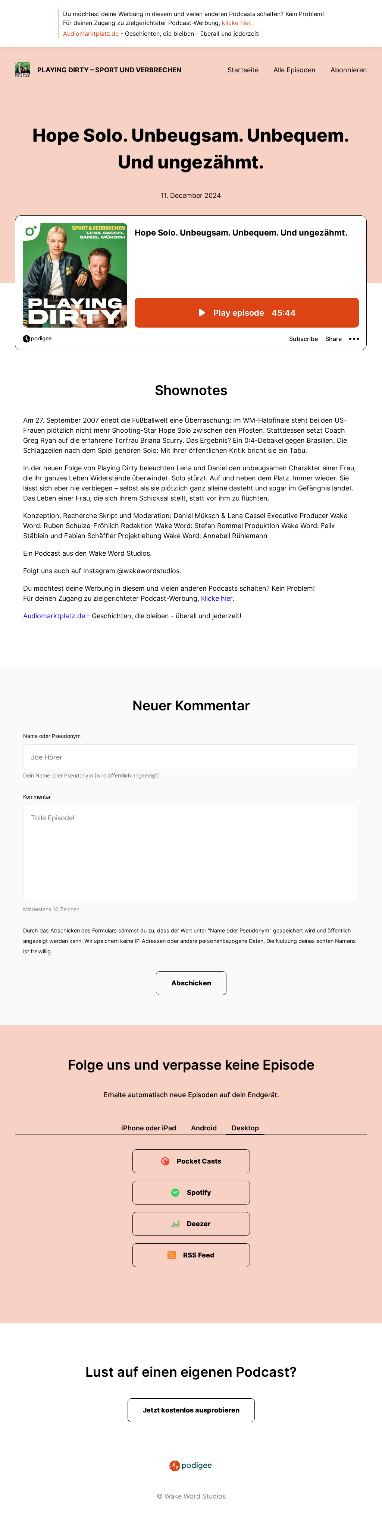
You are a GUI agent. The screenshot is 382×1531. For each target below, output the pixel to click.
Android (204, 1128)
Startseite (243, 70)
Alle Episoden (294, 70)
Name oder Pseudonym (52, 736)
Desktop (245, 1128)
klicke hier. (237, 22)
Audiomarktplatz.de (91, 33)
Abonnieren (349, 70)
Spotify (199, 1192)
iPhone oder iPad (148, 1128)
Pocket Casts (199, 1161)
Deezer (199, 1224)
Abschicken (191, 983)
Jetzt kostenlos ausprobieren (191, 1410)
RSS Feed (199, 1255)
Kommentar (37, 796)
